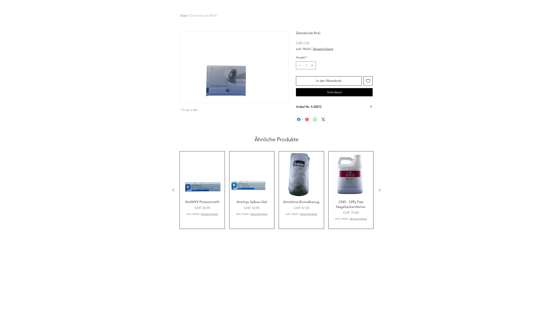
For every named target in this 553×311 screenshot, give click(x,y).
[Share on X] (323, 119)
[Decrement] (299, 65)
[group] (276, 190)
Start (183, 15)
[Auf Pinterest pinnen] (307, 119)
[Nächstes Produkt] (379, 190)
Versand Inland (323, 49)
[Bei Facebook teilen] (298, 119)
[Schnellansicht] (202, 173)
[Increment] (312, 65)
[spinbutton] (306, 65)
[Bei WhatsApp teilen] (315, 119)
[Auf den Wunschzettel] (368, 81)
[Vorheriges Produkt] (173, 190)
